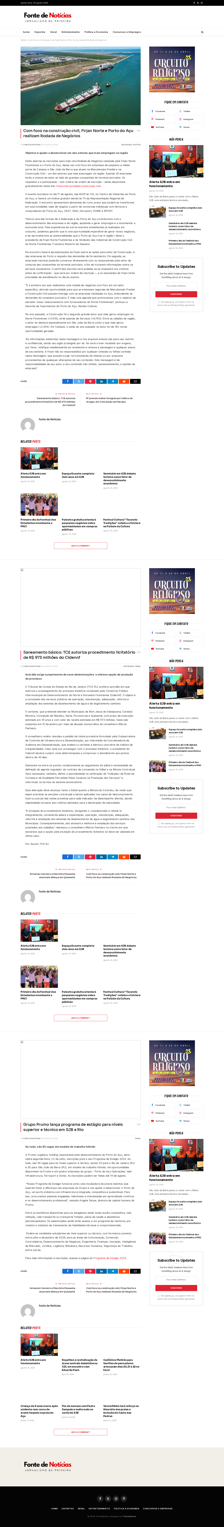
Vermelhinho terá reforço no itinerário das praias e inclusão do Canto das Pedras (121, 1411)
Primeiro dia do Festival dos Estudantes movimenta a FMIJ (38, 523)
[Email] (10, 197)
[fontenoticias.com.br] (48, 17)
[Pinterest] (10, 189)
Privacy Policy (177, 305)
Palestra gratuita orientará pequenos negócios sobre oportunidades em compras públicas (79, 524)
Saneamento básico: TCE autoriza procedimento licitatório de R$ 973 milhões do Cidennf (50, 402)
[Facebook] (10, 161)
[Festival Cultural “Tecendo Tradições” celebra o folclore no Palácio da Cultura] (122, 504)
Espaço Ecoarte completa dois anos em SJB (78, 475)
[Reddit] (10, 175)
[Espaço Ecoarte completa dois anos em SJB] (80, 458)
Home (23, 40)
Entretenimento (71, 32)
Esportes (40, 32)
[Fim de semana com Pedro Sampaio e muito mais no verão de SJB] (80, 1391)
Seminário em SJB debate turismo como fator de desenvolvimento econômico (119, 478)
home (26, 32)
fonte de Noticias (32, 145)
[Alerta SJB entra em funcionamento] (39, 458)
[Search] (202, 32)
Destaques (126, 145)
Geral (53, 32)
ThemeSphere (129, 1516)
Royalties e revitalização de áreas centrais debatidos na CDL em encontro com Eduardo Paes (80, 1364)
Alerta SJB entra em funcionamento (33, 475)
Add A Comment (80, 546)
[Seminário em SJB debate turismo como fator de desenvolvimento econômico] (122, 458)
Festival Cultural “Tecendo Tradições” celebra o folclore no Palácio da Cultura (121, 523)
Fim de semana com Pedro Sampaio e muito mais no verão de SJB (78, 1409)
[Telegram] (10, 182)
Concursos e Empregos (127, 32)
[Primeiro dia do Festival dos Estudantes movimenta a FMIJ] (39, 504)
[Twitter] (10, 168)
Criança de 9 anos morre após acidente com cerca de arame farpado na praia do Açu (39, 1411)
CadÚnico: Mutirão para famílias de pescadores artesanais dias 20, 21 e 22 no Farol (121, 1364)
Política (137, 145)
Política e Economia (96, 32)
